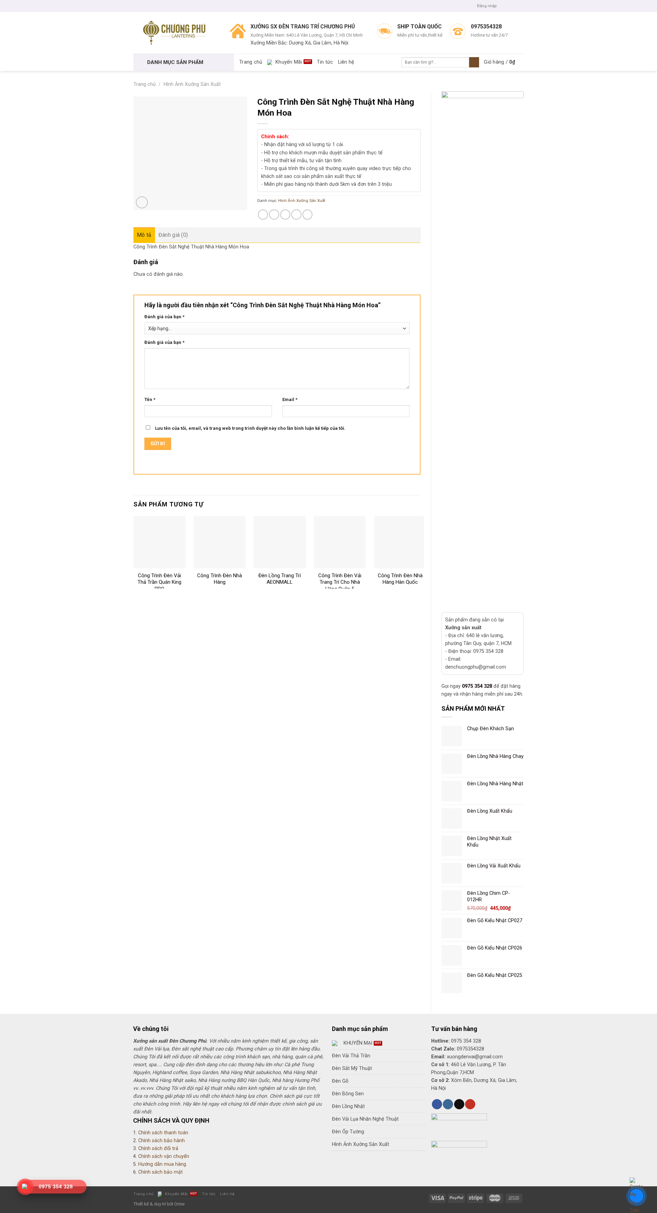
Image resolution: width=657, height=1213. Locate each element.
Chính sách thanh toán (163, 1133)
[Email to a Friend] (285, 214)
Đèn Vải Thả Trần (351, 1056)
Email (289, 399)
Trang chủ (250, 62)
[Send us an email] (521, 6)
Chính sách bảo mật (160, 1172)
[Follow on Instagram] (509, 6)
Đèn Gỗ (340, 1081)
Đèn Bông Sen (348, 1094)
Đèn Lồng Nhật (348, 1106)
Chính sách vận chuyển (163, 1156)
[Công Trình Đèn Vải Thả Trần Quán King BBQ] (159, 542)
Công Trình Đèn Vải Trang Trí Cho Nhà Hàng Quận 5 (339, 582)
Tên (149, 399)
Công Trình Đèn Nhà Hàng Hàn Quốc (400, 578)
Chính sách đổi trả (158, 1148)
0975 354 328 (477, 686)
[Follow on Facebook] (503, 6)
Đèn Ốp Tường (348, 1132)
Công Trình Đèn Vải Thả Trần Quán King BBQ (159, 582)
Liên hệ (346, 62)
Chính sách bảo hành (161, 1141)
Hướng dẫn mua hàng (162, 1164)
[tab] (144, 235)
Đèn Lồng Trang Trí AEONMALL (279, 578)
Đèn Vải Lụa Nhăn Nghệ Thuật (365, 1119)
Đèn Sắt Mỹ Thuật (352, 1068)
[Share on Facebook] (263, 214)
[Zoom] (142, 202)
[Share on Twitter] (274, 214)
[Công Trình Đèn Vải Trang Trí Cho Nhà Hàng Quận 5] (340, 542)
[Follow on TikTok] (459, 1104)
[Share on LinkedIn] (307, 214)
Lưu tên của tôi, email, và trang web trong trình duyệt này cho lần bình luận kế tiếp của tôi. (250, 428)
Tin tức (325, 62)
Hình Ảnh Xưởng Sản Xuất (192, 84)
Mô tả (144, 235)
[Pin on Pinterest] (296, 214)
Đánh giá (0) (173, 235)
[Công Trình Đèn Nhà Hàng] (220, 542)
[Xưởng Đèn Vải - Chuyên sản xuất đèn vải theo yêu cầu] (176, 33)
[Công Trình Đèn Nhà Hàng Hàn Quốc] (400, 542)
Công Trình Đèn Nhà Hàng (219, 578)
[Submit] (474, 62)
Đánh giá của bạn (164, 316)
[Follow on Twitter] (515, 6)
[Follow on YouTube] (470, 1104)
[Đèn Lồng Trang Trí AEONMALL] (280, 542)
